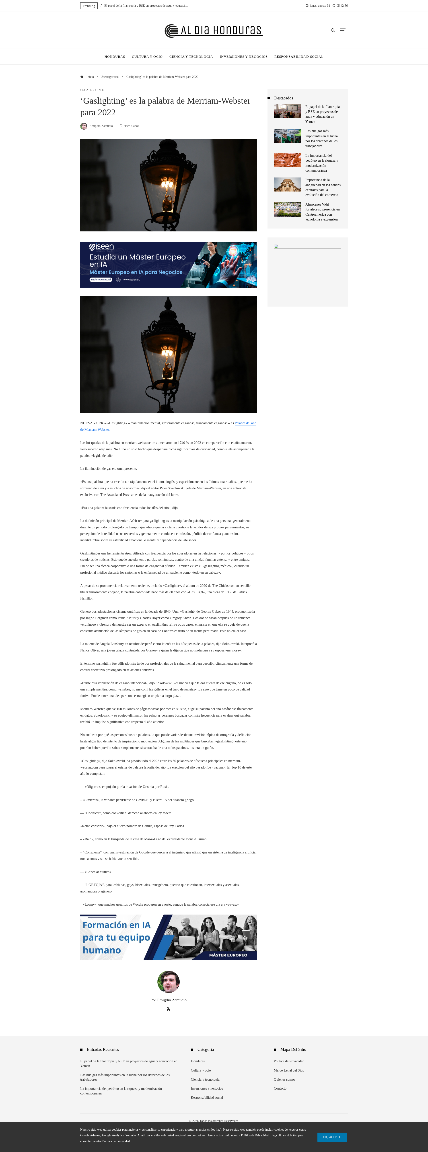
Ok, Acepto (332, 1137)
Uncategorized (92, 90)
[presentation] (101, 5)
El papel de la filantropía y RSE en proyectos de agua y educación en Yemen (146, 5)
